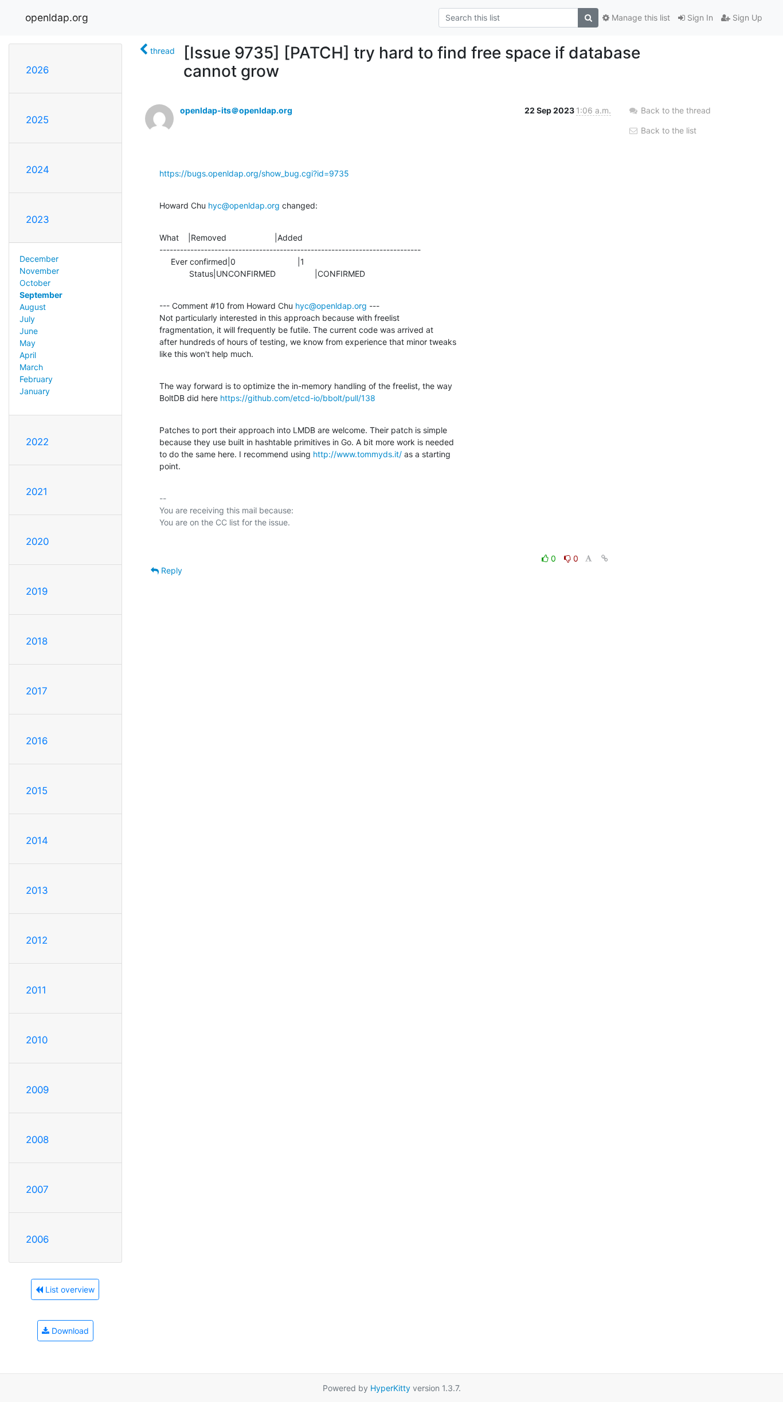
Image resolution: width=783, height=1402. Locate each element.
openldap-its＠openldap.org (236, 110)
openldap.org (56, 17)
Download (69, 1331)
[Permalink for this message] (604, 558)
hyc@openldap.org (244, 205)
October (34, 283)
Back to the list (667, 130)
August (32, 307)
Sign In (699, 17)
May (27, 343)
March (31, 367)
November (39, 271)
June (28, 331)
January (34, 391)
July (27, 319)
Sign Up (746, 17)
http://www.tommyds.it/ (357, 454)
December (38, 259)
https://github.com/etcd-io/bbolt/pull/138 (297, 398)
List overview (69, 1289)
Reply (170, 570)
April (27, 355)
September (40, 295)
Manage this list (639, 17)
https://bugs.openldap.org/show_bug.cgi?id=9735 (254, 173)
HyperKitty (390, 1388)
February (36, 379)
